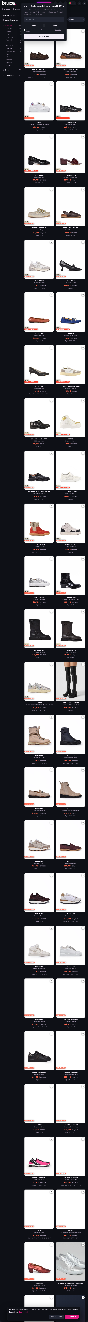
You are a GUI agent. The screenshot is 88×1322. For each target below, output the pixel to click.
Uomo (17, 9)
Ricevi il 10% (44, 37)
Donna (7, 9)
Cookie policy (24, 1312)
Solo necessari (56, 1317)
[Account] (84, 3)
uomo (54, 25)
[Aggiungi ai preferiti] (83, 30)
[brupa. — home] (9, 3)
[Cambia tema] (79, 3)
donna (33, 25)
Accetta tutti (72, 1317)
